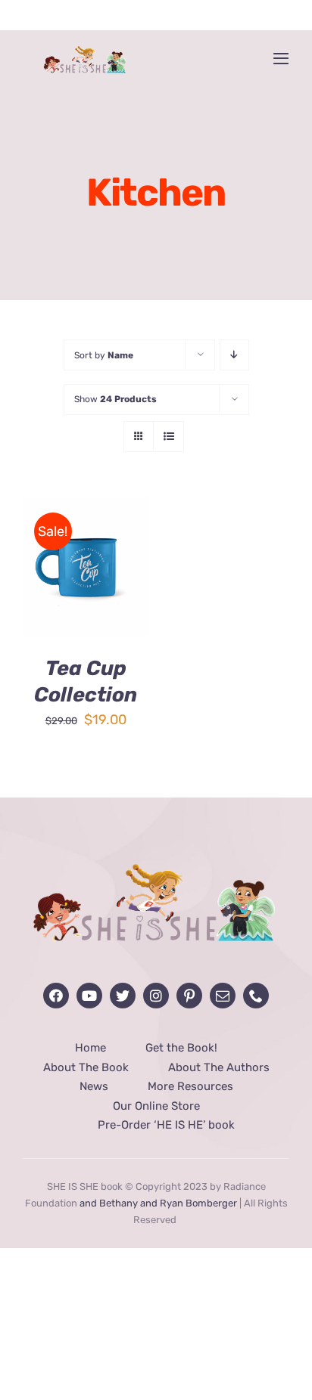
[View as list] (168, 436)
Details (60, 595)
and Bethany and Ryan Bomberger (158, 1203)
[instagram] (156, 995)
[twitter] (123, 995)
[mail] (223, 995)
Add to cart (85, 561)
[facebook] (56, 995)
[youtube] (89, 995)
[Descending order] (234, 354)
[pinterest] (189, 995)
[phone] (256, 995)
